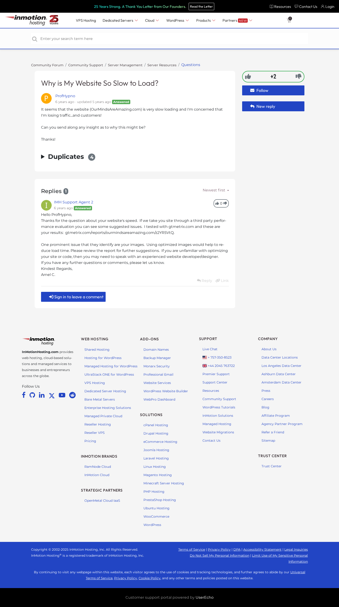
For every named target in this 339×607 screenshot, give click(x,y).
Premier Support (216, 374)
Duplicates (70, 156)
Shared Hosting (97, 349)
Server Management (125, 65)
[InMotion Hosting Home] (25, 20)
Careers (268, 399)
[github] (33, 395)
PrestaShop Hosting (159, 500)
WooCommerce (156, 516)
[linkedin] (42, 395)
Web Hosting (94, 339)
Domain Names (156, 349)
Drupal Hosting (155, 433)
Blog (265, 407)
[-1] (298, 76)
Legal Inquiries (296, 549)
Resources (210, 391)
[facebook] (24, 395)
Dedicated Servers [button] (118, 20)
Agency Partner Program (282, 424)
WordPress (152, 525)
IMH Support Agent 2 (73, 202)
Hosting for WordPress (103, 358)
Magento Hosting (157, 475)
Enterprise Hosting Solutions (107, 408)
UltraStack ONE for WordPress (109, 374)
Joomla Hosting (156, 450)
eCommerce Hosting (160, 442)
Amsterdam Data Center (281, 382)
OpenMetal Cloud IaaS (102, 500)
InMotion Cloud (96, 475)
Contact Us (211, 440)
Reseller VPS (94, 433)
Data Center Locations (280, 357)
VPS (86, 20)
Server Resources (161, 65)
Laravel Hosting (156, 458)
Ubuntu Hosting (156, 508)
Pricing (90, 441)
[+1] (248, 76)
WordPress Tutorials (218, 407)
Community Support (85, 65)
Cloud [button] (150, 20)
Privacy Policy (219, 549)
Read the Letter (201, 6)
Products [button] (203, 20)
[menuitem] (280, 6)
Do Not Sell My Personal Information (219, 555)
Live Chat (209, 349)
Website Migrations (218, 432)
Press (266, 391)
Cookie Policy (150, 578)
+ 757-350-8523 (219, 357)
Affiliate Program (276, 416)
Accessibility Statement (262, 549)
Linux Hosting (154, 467)
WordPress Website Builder (165, 391)
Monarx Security (156, 366)
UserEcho (205, 597)
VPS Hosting (94, 383)
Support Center (214, 382)
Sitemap (268, 440)
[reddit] (72, 395)
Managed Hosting (216, 424)
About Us (269, 349)
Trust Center (272, 466)
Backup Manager (157, 358)
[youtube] (63, 395)
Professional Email (158, 374)
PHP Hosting (153, 491)
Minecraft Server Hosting (163, 483)
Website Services (157, 383)
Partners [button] (235, 20)
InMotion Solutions (217, 416)
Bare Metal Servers (99, 399)
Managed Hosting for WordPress (110, 366)
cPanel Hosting (155, 425)
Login (329, 6)
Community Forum (47, 65)
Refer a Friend (273, 432)
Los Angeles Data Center (281, 366)
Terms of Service (191, 549)
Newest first (214, 190)
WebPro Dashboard (159, 399)
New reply (265, 106)
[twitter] (52, 395)
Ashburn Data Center (279, 374)
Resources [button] (282, 6)
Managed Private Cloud (103, 416)
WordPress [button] (175, 20)
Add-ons (149, 339)
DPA (237, 549)
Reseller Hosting (97, 424)
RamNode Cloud (97, 467)
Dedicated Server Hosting (105, 391)
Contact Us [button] (308, 6)
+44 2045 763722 (221, 366)
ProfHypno (65, 96)
